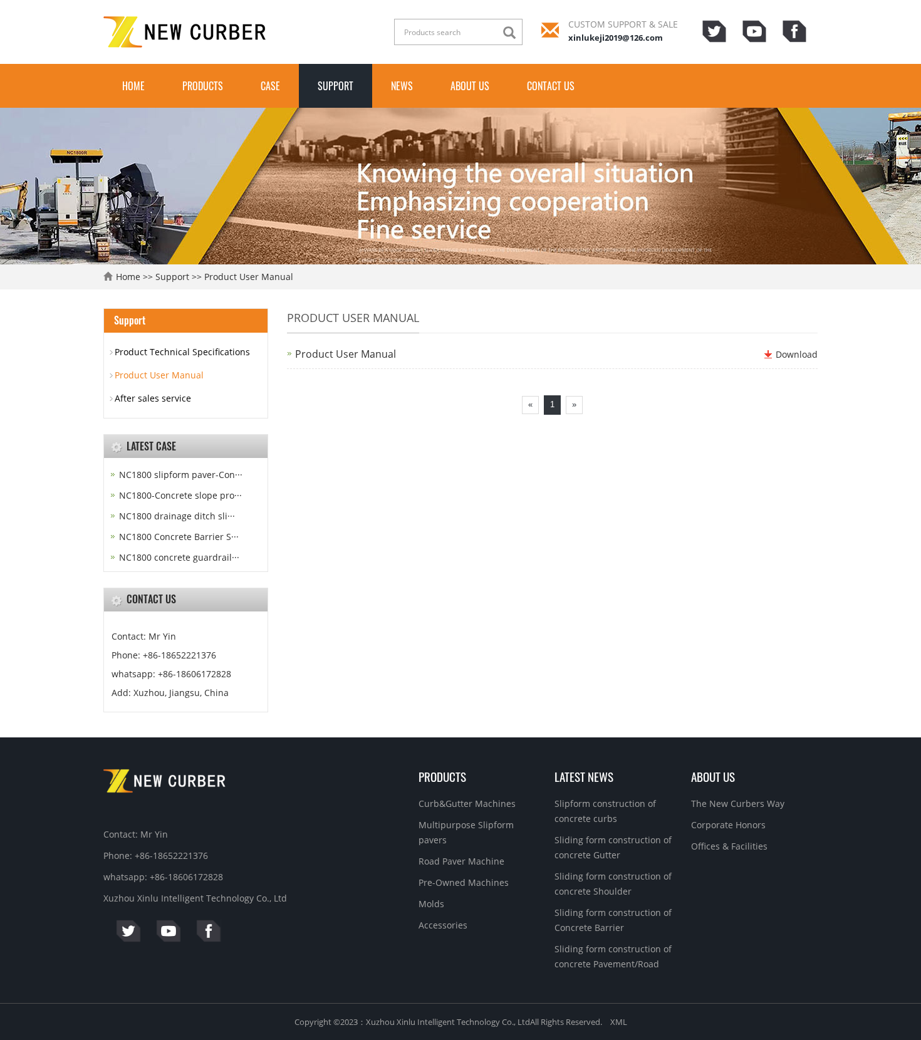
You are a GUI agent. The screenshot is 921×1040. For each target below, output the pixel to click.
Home (133, 85)
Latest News (583, 776)
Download (797, 354)
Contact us (551, 85)
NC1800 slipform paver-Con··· (180, 475)
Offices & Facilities (729, 846)
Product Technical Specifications (182, 352)
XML (618, 1021)
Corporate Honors (728, 825)
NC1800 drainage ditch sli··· (177, 516)
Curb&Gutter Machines (467, 803)
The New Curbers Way (737, 803)
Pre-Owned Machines (464, 882)
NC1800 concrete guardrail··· (179, 557)
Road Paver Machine (461, 861)
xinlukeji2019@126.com (615, 37)
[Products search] (512, 32)
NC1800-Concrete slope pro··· (180, 495)
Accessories (443, 925)
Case (270, 85)
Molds (431, 904)
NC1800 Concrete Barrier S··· (179, 537)
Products (202, 85)
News (402, 85)
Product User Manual (248, 277)
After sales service (153, 398)
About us (469, 85)
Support (335, 85)
